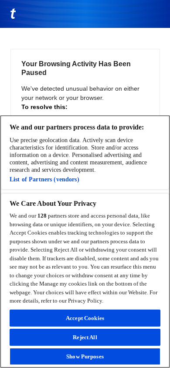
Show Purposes (85, 356)
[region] (85, 241)
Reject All (85, 337)
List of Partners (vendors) (44, 179)
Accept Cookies (85, 318)
